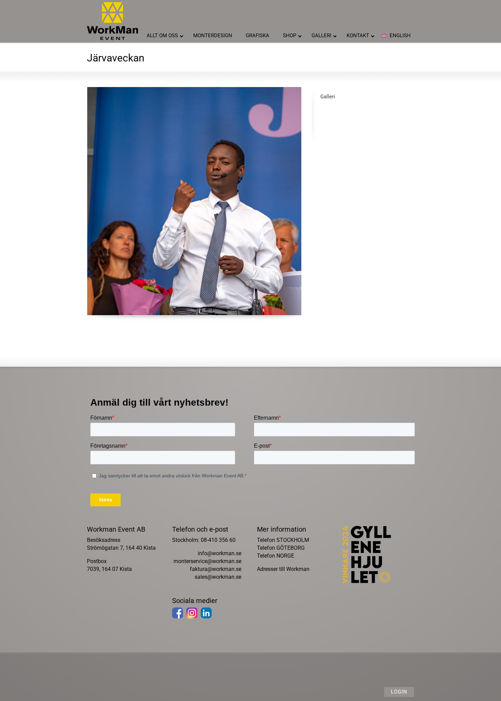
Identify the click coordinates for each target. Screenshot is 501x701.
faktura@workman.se (215, 569)
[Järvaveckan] (194, 201)
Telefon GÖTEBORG (281, 548)
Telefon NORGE (275, 555)
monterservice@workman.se (207, 561)
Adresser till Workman (283, 569)
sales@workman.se (218, 577)
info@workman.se (219, 553)
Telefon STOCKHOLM (283, 540)
